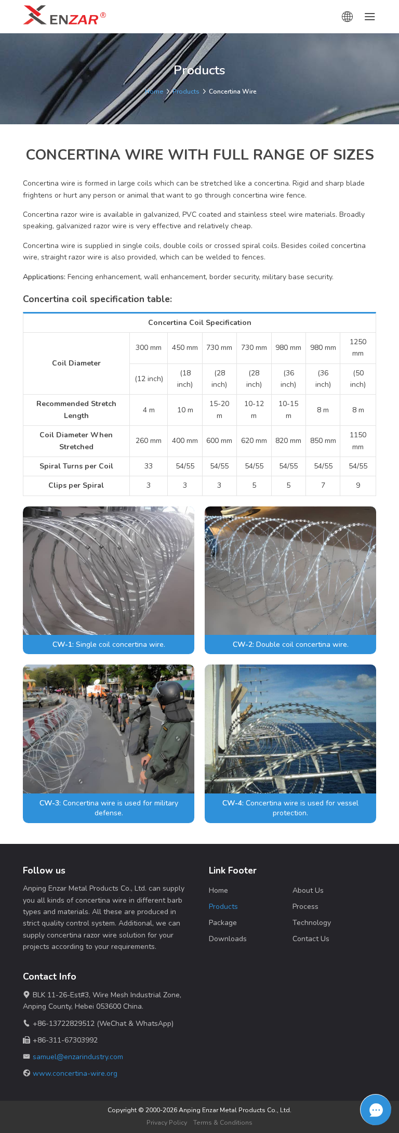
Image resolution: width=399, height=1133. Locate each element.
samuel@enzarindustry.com (78, 1057)
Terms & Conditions (222, 1122)
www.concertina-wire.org (75, 1073)
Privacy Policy (167, 1122)
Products (186, 91)
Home (154, 91)
